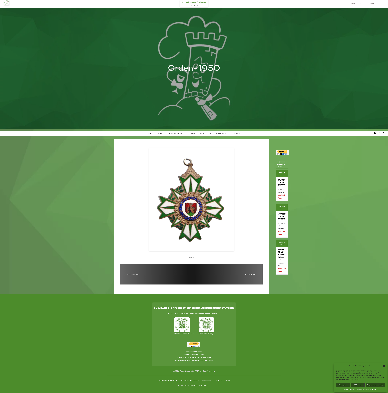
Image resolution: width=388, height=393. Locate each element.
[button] (384, 366)
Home (150, 133)
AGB (228, 380)
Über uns (190, 133)
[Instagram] (379, 132)
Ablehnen (357, 385)
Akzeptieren (342, 385)
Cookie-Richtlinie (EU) (168, 380)
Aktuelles (160, 133)
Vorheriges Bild (133, 274)
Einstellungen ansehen (375, 385)
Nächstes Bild (250, 274)
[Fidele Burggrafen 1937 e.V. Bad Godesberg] (6, 2)
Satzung (218, 380)
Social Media (235, 133)
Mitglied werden (205, 133)
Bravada (194, 385)
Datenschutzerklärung (362, 389)
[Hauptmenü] (382, 4)
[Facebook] (375, 132)
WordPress (204, 385)
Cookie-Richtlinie (349, 389)
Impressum (373, 389)
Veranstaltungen (175, 133)
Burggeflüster (221, 133)
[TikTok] (383, 132)
